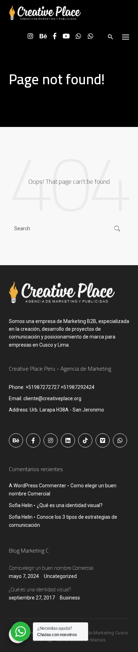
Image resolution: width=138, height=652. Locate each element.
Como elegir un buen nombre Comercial (51, 568)
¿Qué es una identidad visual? (70, 505)
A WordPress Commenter (37, 485)
